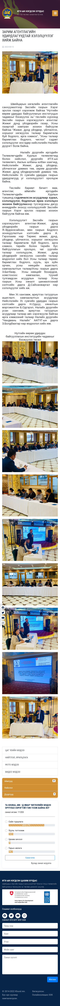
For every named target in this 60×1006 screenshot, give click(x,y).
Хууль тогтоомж (16, 830)
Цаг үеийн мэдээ (14, 750)
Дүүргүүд (29, 794)
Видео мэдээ (12, 771)
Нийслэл (8, 787)
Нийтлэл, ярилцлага (16, 757)
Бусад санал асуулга (41, 863)
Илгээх (52, 979)
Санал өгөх (30, 857)
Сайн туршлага (16, 821)
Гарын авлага (15, 848)
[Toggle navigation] (55, 13)
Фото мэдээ (12, 764)
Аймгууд (29, 781)
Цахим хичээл (15, 839)
